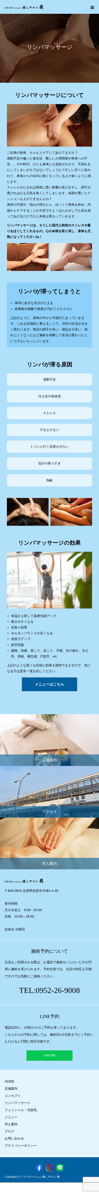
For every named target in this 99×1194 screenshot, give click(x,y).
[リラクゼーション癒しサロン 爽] (24, 7)
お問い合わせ (14, 1138)
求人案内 (11, 1124)
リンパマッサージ (17, 1103)
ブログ (9, 1131)
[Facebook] (39, 1167)
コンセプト (13, 1095)
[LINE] (59, 1167)
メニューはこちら (49, 684)
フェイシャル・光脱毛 (21, 1110)
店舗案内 (11, 1088)
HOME (9, 1081)
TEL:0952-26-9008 (49, 990)
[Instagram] (49, 1167)
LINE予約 (49, 1055)
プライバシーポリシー (21, 1145)
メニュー (11, 1117)
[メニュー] (92, 7)
